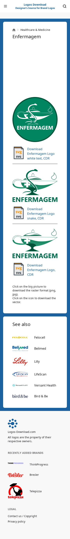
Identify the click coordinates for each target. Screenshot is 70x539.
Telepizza (36, 491)
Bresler (34, 475)
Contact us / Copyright (22, 516)
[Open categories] (5, 6)
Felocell (39, 337)
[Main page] (13, 30)
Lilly (37, 361)
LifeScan (40, 374)
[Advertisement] (35, 68)
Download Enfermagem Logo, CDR (41, 270)
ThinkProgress (39, 464)
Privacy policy (16, 521)
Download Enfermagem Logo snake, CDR (41, 213)
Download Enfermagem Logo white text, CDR (41, 153)
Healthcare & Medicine (35, 30)
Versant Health (45, 385)
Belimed (40, 348)
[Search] (64, 6)
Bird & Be (41, 396)
